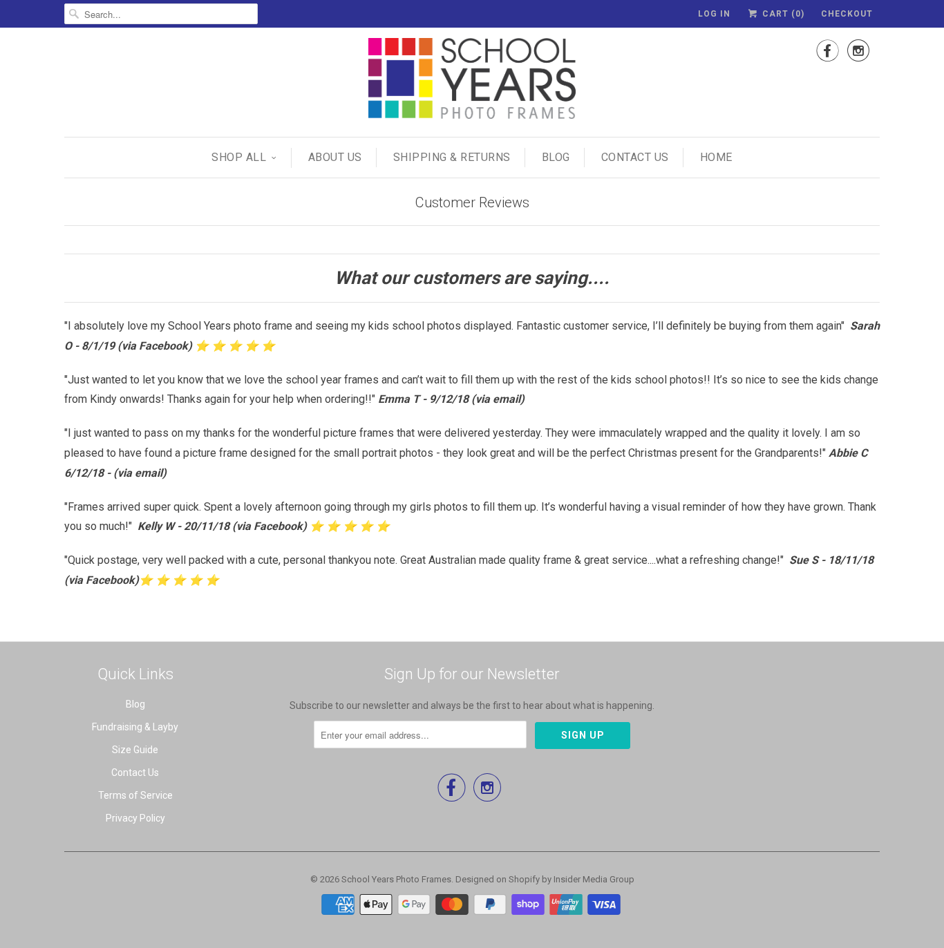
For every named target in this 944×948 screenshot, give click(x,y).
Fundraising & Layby (135, 726)
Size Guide (135, 749)
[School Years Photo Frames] (472, 80)
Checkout (847, 14)
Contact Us (635, 157)
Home (716, 157)
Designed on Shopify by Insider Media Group (544, 879)
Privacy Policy (135, 818)
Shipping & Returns (452, 157)
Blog (556, 157)
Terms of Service (135, 795)
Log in (714, 14)
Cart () (781, 14)
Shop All (238, 157)
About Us (335, 157)
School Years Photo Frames (396, 879)
